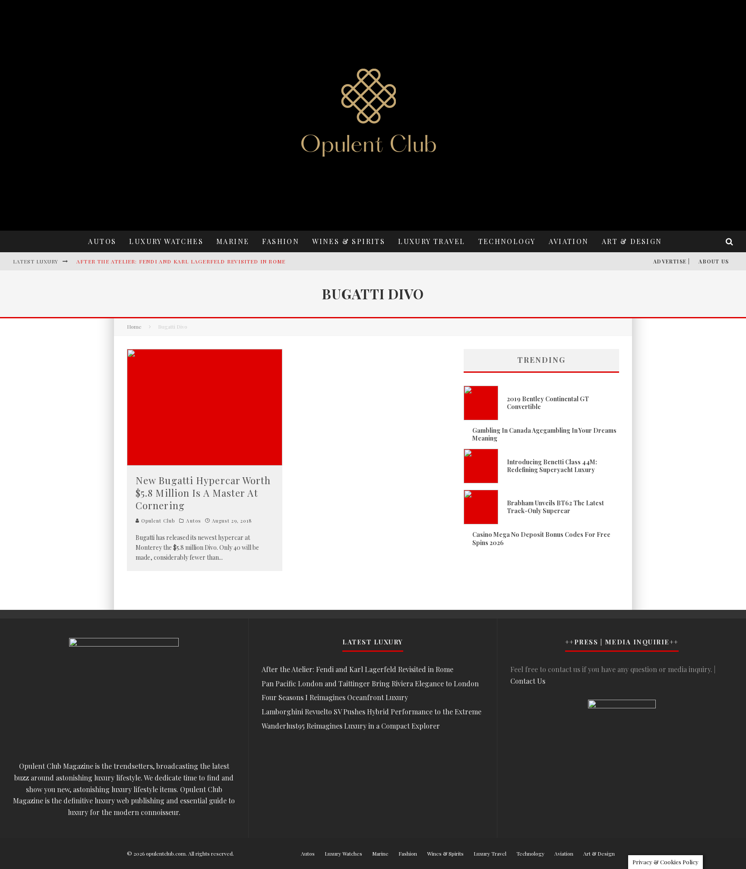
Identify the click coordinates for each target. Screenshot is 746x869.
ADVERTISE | (671, 261)
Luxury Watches (166, 241)
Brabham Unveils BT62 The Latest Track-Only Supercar (555, 507)
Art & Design (632, 241)
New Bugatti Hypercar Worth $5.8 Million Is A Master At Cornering (203, 492)
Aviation (569, 241)
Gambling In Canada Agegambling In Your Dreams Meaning (544, 434)
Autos (102, 241)
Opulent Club (157, 520)
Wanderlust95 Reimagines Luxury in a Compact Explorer (351, 725)
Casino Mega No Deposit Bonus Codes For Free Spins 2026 (541, 538)
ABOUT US (714, 261)
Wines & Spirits (348, 241)
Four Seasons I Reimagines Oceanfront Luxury (335, 697)
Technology (507, 241)
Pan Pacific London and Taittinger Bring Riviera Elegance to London (370, 683)
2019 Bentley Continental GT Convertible (548, 403)
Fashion (280, 241)
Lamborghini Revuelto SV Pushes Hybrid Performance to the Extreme (371, 711)
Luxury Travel (431, 241)
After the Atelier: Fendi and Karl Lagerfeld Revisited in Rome (180, 261)
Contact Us (527, 680)
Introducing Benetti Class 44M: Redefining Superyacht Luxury (552, 466)
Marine (232, 241)
